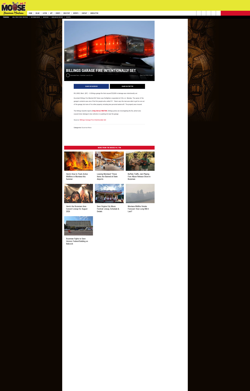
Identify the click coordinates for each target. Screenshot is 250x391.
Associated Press (74, 75)
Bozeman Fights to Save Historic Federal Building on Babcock (77, 241)
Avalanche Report (57, 17)
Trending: (6, 17)
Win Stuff (66, 13)
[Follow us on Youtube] (218, 13)
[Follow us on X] (213, 13)
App (51, 13)
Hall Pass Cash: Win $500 (20, 17)
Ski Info (68, 17)
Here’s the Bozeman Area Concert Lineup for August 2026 (76, 209)
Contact (84, 13)
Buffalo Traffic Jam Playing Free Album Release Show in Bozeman (139, 176)
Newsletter (94, 13)
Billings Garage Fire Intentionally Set (93, 120)
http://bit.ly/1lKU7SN (100, 111)
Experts (75, 13)
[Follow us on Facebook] (208, 13)
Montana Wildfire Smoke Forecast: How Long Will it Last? (138, 209)
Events (58, 13)
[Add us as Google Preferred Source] (203, 13)
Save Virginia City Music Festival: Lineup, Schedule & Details (108, 209)
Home (30, 13)
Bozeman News (35, 17)
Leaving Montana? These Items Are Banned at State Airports (107, 176)
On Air (37, 13)
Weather (46, 17)
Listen (45, 13)
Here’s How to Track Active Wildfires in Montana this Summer (77, 176)
